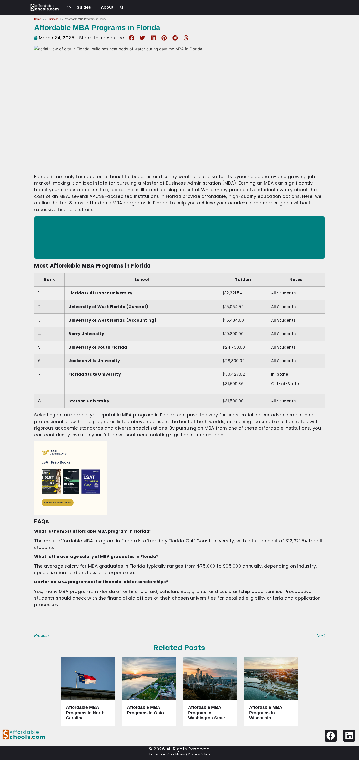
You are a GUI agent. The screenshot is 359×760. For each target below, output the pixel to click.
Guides (83, 7)
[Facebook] (331, 736)
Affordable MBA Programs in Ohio (145, 710)
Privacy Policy (199, 754)
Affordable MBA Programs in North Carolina (85, 712)
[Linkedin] (349, 736)
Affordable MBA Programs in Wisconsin (265, 712)
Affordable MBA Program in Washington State (206, 712)
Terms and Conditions (167, 754)
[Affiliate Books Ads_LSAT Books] (70, 513)
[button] (121, 7)
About (107, 7)
